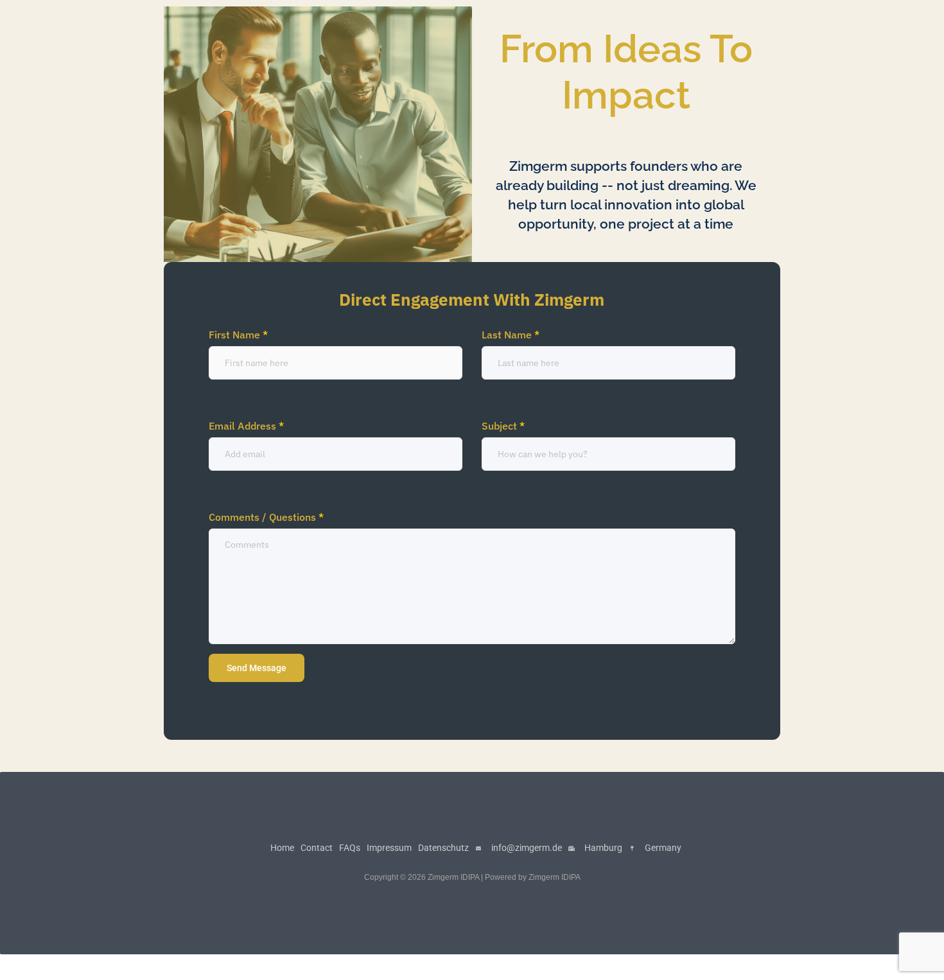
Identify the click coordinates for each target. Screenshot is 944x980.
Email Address (246, 425)
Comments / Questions (266, 517)
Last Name (510, 334)
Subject (503, 425)
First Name (238, 334)
